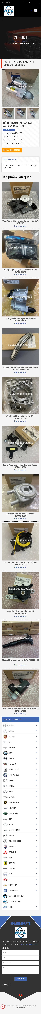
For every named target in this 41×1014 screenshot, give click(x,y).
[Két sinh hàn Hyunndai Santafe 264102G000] (20, 493)
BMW (10, 753)
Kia (9, 879)
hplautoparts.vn (20, 1007)
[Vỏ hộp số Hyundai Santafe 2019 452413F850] (20, 395)
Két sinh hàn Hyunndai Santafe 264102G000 (20, 515)
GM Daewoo (13, 890)
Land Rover (13, 813)
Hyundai (11, 786)
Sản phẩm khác (14, 901)
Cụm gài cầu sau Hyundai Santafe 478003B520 (20, 319)
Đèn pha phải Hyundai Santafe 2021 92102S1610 (20, 271)
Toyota (11, 725)
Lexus (10, 824)
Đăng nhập (5, 2)
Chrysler (12, 808)
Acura (11, 731)
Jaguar (11, 797)
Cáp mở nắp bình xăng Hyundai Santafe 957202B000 (21, 466)
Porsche (11, 736)
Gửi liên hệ (20, 979)
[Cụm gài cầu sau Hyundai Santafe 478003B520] (20, 298)
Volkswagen (13, 775)
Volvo (10, 874)
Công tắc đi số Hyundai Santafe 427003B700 (20, 612)
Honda (11, 780)
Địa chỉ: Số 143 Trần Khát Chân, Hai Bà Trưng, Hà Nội (19, 941)
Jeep (10, 819)
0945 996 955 (11, 944)
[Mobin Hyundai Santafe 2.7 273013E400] (20, 639)
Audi (10, 742)
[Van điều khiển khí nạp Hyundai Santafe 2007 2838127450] (20, 200)
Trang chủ (16, 41)
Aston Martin (14, 830)
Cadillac (12, 764)
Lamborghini (13, 802)
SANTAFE (25, 41)
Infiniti (11, 791)
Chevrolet (12, 885)
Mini (10, 857)
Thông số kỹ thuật (10, 159)
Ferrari (11, 863)
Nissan (11, 758)
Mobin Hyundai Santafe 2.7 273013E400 (20, 660)
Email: (27, 944)
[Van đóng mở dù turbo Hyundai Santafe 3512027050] (20, 688)
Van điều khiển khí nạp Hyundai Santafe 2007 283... (20, 222)
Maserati (12, 846)
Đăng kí (11, 2)
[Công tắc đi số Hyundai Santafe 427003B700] (20, 590)
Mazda (11, 835)
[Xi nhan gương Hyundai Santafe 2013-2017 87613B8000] (20, 346)
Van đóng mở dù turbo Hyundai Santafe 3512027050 (20, 710)
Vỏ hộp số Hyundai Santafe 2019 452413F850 (21, 417)
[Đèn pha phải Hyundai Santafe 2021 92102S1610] (20, 249)
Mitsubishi (12, 852)
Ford (10, 907)
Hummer (11, 868)
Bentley (11, 747)
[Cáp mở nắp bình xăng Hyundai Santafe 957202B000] (20, 444)
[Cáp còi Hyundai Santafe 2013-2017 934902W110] (20, 542)
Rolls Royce (13, 769)
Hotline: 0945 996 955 (11, 150)
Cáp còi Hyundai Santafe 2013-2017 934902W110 (20, 563)
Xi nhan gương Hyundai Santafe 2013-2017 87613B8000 (20, 368)
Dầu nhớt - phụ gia (15, 896)
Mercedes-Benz (14, 841)
